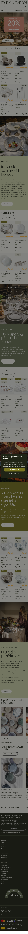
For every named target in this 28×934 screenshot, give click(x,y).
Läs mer (23, 466)
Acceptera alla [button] (14, 469)
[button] (14, 473)
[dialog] (14, 466)
